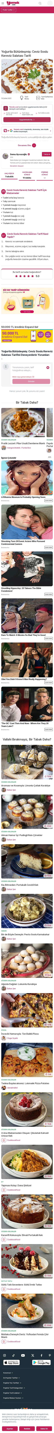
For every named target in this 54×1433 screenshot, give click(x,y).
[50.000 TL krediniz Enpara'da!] (27, 336)
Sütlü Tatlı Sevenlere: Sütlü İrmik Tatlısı (21, 1284)
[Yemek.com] (13, 3)
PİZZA (3, 1030)
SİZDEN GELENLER (8, 440)
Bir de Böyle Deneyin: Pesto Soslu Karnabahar (25, 934)
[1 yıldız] (16, 276)
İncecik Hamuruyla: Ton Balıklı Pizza (20, 1033)
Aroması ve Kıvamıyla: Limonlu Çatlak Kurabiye (25, 785)
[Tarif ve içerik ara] (40, 3)
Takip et (46, 154)
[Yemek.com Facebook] (41, 1355)
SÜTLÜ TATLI (6, 1281)
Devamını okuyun (16, 166)
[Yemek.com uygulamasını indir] (11, 1362)
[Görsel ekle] (48, 367)
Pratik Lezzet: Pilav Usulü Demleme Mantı (23, 443)
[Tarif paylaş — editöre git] (27, 299)
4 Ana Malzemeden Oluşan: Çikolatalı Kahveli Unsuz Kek (24, 1134)
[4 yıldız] (28, 276)
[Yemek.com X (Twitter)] (32, 1355)
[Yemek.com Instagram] (4, 1355)
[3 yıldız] (24, 276)
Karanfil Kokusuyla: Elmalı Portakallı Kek (22, 1235)
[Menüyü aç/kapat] (2, 3)
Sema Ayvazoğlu (18, 154)
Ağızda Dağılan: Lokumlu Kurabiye (19, 984)
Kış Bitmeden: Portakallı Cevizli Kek (19, 885)
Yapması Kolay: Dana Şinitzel (16, 1185)
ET (2, 1182)
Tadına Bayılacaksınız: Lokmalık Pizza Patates (25, 1083)
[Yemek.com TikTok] (13, 1355)
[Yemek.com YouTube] (23, 1355)
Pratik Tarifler (8, 10)
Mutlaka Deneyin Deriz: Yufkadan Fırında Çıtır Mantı (25, 1335)
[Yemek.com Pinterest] (50, 1355)
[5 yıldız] (32, 276)
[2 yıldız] (20, 276)
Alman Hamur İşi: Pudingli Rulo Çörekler (21, 835)
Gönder (31, 381)
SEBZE (4, 931)
